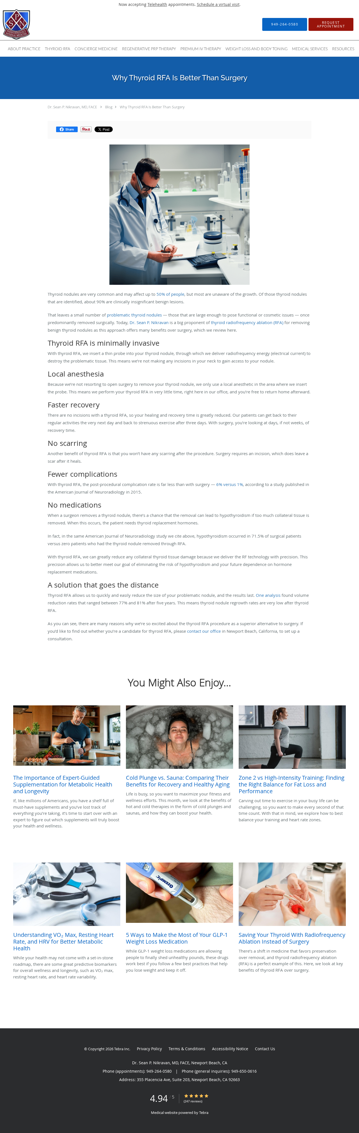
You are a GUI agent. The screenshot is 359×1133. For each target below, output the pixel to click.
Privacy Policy (149, 1048)
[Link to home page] (8, 24)
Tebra (203, 1112)
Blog (108, 106)
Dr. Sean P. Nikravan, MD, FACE (72, 106)
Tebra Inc (121, 1048)
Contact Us (265, 1048)
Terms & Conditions (187, 1048)
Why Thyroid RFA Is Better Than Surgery (152, 106)
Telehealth (157, 4)
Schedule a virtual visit (218, 4)
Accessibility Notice (230, 1048)
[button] (331, 24)
